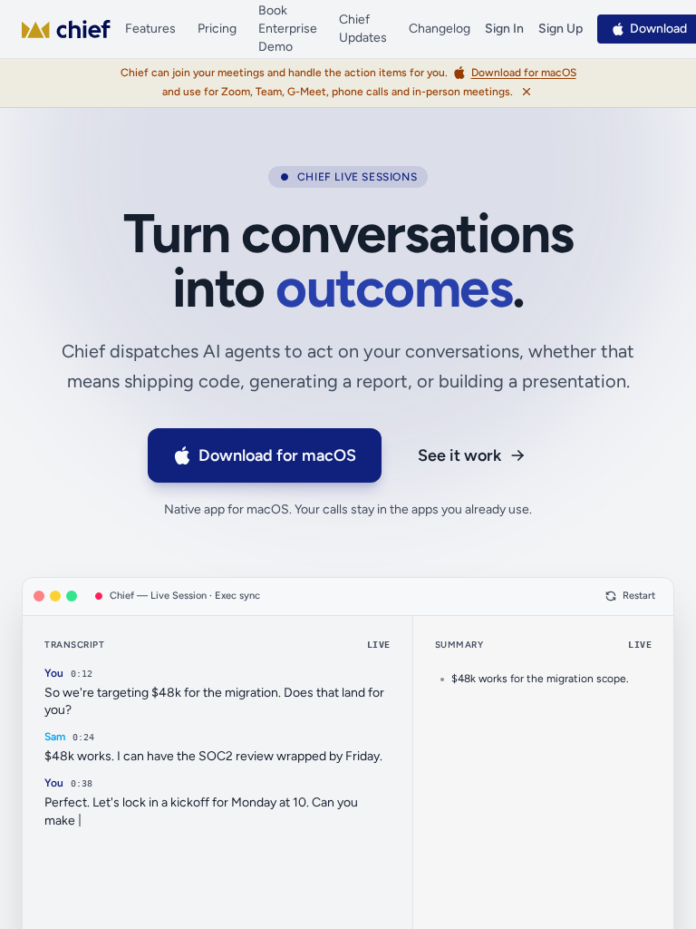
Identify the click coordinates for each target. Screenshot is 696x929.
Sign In (504, 28)
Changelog (439, 28)
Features (150, 28)
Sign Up (560, 28)
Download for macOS (277, 455)
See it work (459, 455)
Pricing (217, 28)
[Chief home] (66, 29)
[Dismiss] (526, 91)
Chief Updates (363, 28)
